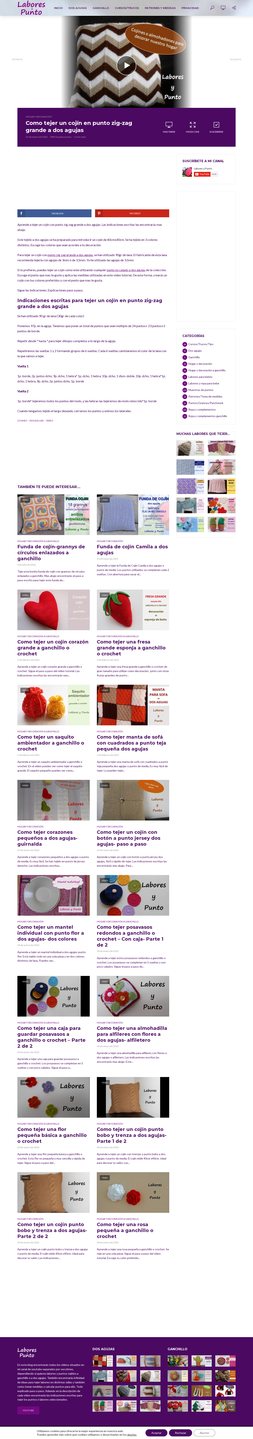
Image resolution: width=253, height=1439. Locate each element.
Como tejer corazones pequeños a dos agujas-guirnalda (47, 838)
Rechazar (180, 1432)
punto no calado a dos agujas (126, 270)
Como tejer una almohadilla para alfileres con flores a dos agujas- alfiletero (132, 1034)
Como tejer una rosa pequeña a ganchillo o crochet (125, 1230)
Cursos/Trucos (127, 8)
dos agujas (36, 420)
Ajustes (204, 1432)
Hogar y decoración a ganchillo (38, 541)
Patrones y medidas (160, 8)
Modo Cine (192, 131)
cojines (22, 420)
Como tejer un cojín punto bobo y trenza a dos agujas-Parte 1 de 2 (131, 1135)
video (49, 420)
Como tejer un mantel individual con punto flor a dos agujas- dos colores (50, 933)
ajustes (131, 1434)
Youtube (28, 1410)
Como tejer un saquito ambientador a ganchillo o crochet (50, 743)
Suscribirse (216, 131)
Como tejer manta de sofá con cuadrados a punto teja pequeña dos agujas (131, 743)
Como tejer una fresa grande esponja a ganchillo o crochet (131, 648)
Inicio (58, 8)
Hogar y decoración (39, 116)
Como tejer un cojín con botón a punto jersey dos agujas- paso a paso (128, 838)
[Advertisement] (93, 181)
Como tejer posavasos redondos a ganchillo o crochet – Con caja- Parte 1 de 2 (130, 936)
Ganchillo (101, 8)
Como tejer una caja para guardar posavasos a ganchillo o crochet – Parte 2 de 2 (51, 1037)
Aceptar (156, 1432)
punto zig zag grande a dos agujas (70, 255)
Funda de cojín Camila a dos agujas (132, 549)
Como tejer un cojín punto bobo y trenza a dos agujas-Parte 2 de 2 (52, 1230)
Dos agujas (78, 8)
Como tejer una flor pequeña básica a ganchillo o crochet (52, 1135)
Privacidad (190, 8)
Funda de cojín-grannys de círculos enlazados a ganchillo (51, 552)
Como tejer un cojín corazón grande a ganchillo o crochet (53, 648)
